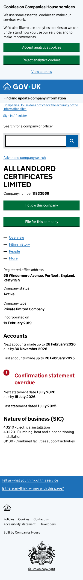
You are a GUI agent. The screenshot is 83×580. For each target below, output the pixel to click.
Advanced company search (24, 157)
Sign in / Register (15, 116)
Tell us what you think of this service (30, 480)
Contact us (41, 519)
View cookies (41, 71)
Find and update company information (34, 98)
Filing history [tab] (19, 244)
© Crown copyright (41, 569)
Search (72, 141)
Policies (8, 519)
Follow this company (41, 205)
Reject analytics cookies (41, 60)
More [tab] (13, 258)
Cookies (23, 519)
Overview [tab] (16, 237)
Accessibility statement (19, 524)
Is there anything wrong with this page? (33, 488)
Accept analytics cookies (41, 47)
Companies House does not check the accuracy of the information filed (40, 107)
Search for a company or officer (28, 126)
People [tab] (14, 251)
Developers (48, 524)
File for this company (41, 221)
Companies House (27, 532)
